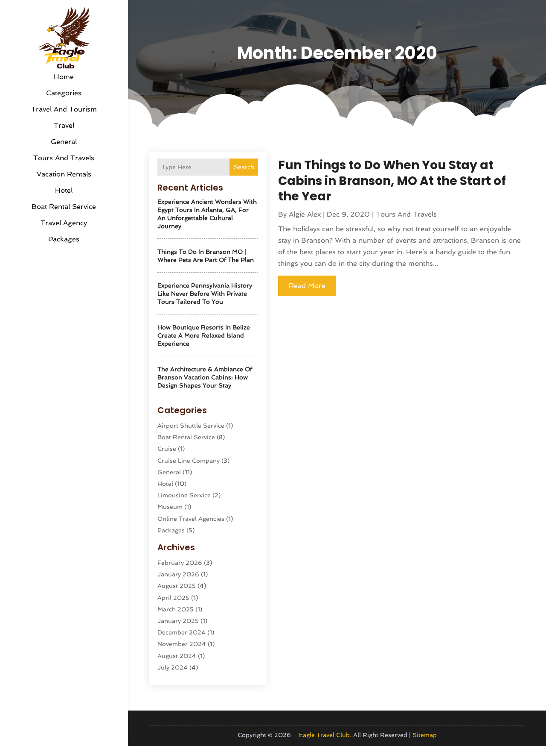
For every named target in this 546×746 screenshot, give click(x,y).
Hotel (64, 190)
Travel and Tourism (64, 109)
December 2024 (181, 632)
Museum (170, 506)
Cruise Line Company (188, 460)
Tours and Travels (63, 158)
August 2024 (176, 655)
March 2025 (175, 609)
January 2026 (178, 574)
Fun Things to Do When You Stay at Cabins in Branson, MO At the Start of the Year (392, 181)
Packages (63, 239)
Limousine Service (184, 495)
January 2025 (178, 620)
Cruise (166, 448)
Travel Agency (64, 223)
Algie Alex (305, 214)
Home (64, 77)
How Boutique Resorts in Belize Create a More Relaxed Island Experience (203, 335)
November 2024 (181, 643)
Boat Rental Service (64, 207)
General (64, 142)
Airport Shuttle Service (190, 425)
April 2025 (173, 597)
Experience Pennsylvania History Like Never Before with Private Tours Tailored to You (204, 293)
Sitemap (424, 734)
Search (244, 167)
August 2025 (176, 585)
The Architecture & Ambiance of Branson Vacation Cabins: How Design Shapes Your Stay (204, 377)
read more (307, 286)
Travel (64, 125)
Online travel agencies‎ (190, 518)
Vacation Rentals (64, 174)
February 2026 (179, 562)
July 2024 (172, 667)
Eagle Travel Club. (325, 734)
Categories (63, 93)
